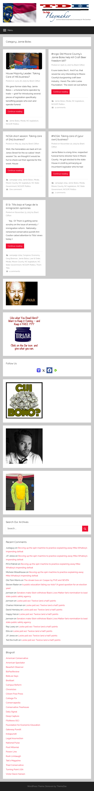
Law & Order (35, 258)
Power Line (11, 751)
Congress (27, 255)
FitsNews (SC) (12, 720)
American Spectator (15, 662)
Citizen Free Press (14, 694)
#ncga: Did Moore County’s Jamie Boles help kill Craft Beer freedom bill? (68, 57)
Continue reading (15, 111)
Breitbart (10, 680)
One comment (15, 189)
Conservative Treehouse (17, 707)
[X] (43, 370)
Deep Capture (12, 716)
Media (23, 121)
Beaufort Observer (15, 667)
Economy (36, 255)
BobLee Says (12, 676)
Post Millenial (12, 747)
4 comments (60, 107)
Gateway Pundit (13, 729)
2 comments (60, 192)
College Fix (11, 698)
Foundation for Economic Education (23, 725)
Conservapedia (13, 702)
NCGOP (9, 124)
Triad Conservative (15, 765)
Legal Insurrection (14, 738)
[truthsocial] (38, 370)
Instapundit (11, 734)
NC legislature (32, 121)
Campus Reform (14, 685)
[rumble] (55, 370)
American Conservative (17, 658)
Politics (16, 124)
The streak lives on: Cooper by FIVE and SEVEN (46, 580)
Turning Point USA (14, 769)
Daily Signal (11, 711)
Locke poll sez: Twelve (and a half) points (36, 601)
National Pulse (13, 743)
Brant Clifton (35, 81)
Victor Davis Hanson (15, 774)
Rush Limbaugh (13, 756)
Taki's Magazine (13, 760)
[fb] (49, 370)
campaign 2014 (15, 180)
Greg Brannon (12, 258)
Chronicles (11, 689)
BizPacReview (12, 671)
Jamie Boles (14, 121)
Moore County (12, 183)
